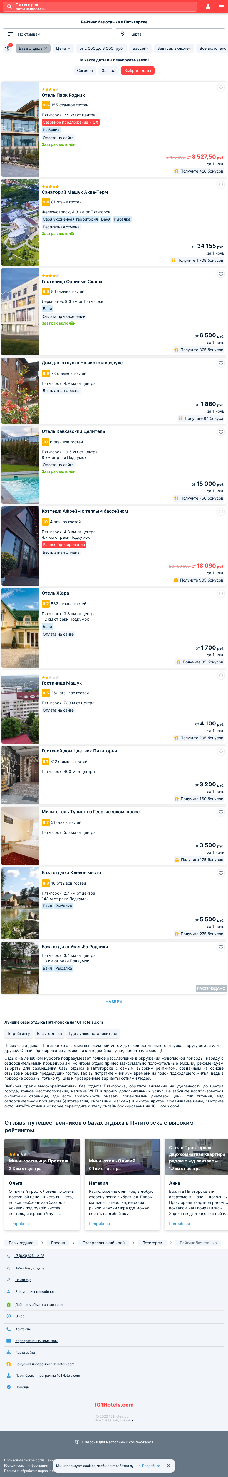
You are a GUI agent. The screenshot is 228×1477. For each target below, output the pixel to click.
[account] (208, 6)
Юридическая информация (26, 1465)
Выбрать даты (137, 70)
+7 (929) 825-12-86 (29, 1256)
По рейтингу (18, 1033)
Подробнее (19, 1223)
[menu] (221, 6)
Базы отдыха (49, 1033)
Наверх (114, 1001)
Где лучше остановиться (93, 1033)
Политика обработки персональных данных (39, 1471)
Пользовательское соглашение (29, 1460)
